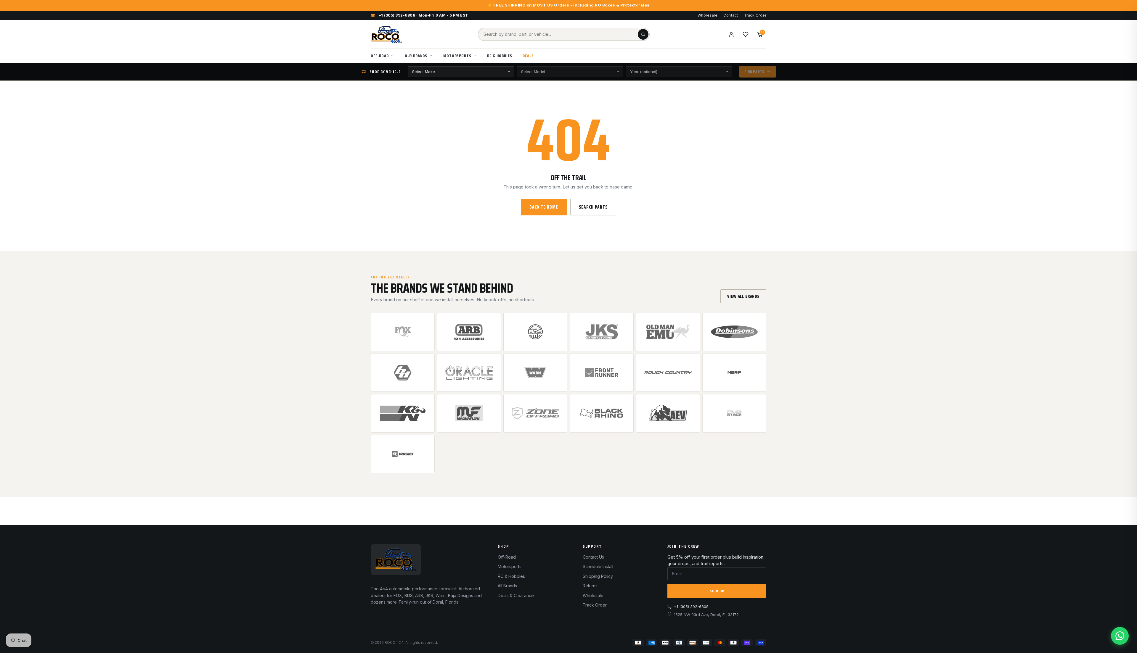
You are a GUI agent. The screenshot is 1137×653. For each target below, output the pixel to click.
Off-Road (380, 55)
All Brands (507, 585)
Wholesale (707, 15)
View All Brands (743, 296)
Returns (590, 585)
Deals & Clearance (516, 595)
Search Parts (593, 207)
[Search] (643, 34)
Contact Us (593, 557)
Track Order (755, 15)
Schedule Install (598, 566)
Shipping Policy (598, 576)
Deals (528, 55)
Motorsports (457, 55)
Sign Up (717, 591)
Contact (730, 15)
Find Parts (754, 72)
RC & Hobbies (499, 55)
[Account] (731, 34)
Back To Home (543, 207)
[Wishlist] (745, 34)
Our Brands (416, 55)
